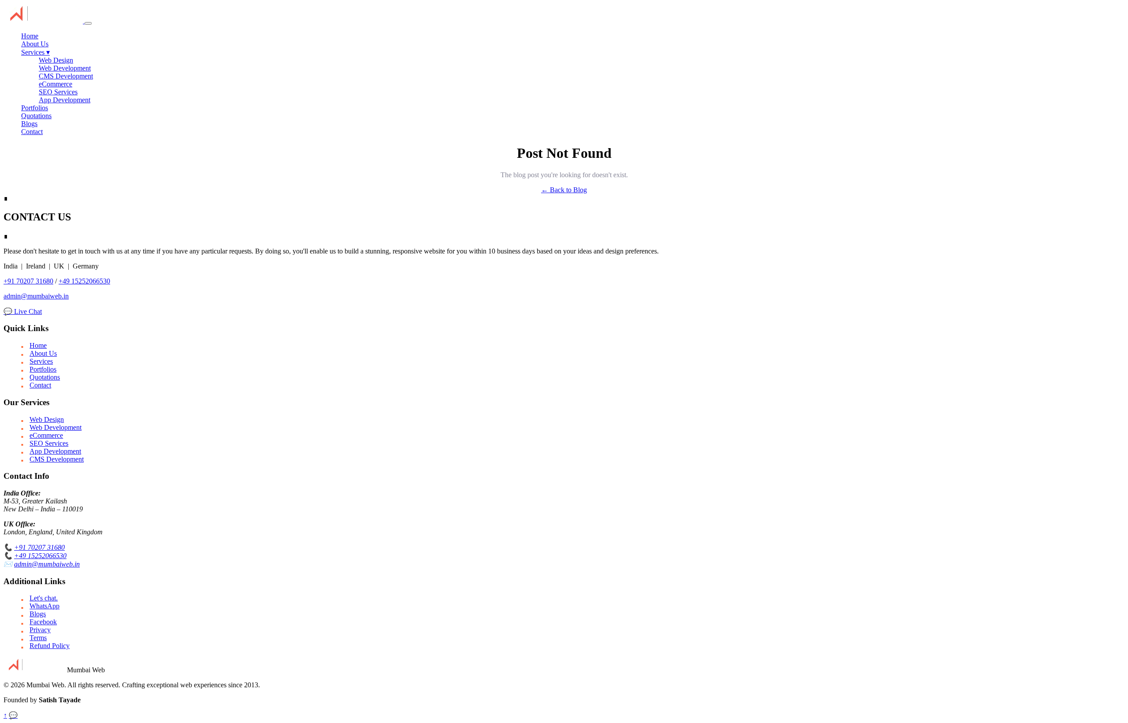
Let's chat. (44, 598)
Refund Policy (50, 645)
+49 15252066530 (84, 281)
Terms (38, 637)
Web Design (56, 60)
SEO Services (58, 92)
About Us (34, 44)
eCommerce (55, 84)
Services (35, 52)
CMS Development (66, 76)
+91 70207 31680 (28, 281)
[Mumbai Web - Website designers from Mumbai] (44, 21)
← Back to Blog (564, 190)
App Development (64, 100)
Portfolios (34, 108)
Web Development (65, 68)
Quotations (36, 115)
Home (29, 36)
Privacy (40, 630)
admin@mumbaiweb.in (36, 296)
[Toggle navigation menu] (88, 23)
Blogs (29, 123)
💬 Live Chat (23, 311)
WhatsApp (44, 606)
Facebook (43, 622)
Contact (32, 131)
